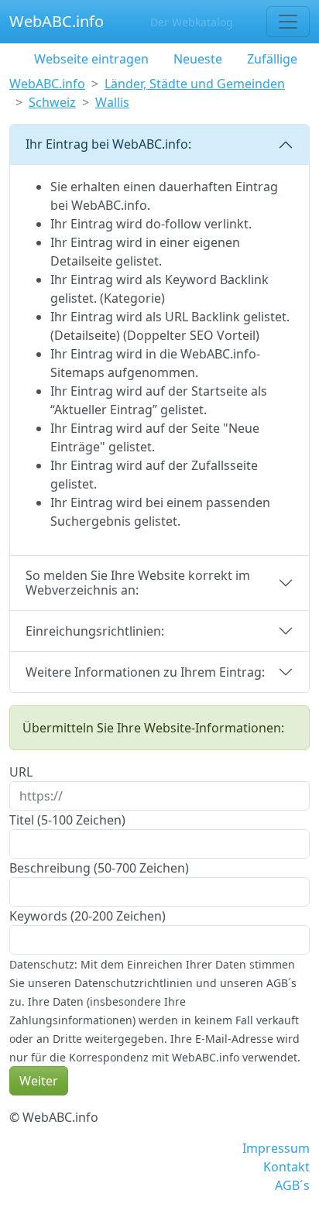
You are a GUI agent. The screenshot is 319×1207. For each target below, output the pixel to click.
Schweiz (52, 102)
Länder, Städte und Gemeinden (195, 83)
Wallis (112, 102)
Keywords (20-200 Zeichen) (87, 915)
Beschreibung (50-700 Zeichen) (99, 867)
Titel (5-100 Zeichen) (67, 819)
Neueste (197, 58)
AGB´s (292, 1185)
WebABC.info (56, 21)
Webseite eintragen (91, 58)
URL (21, 771)
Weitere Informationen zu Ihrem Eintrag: (145, 672)
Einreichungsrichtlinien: (95, 631)
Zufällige (272, 58)
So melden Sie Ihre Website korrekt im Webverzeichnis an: (138, 582)
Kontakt (286, 1166)
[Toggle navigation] (288, 21)
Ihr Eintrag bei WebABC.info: (108, 144)
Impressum (276, 1148)
